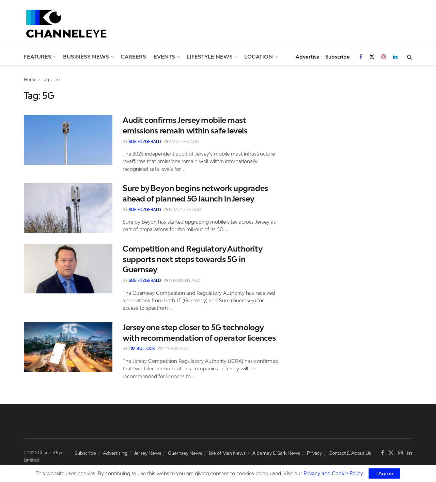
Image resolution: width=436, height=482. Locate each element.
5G (57, 79)
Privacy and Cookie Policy (333, 473)
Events (164, 56)
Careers (133, 56)
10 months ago (184, 209)
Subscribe (337, 57)
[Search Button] (409, 56)
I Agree (384, 473)
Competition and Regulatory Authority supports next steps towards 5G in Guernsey (192, 259)
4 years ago (174, 348)
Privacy (314, 453)
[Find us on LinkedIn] (395, 56)
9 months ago (183, 141)
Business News (86, 56)
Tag (45, 79)
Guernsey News (185, 453)
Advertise (308, 57)
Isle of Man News (227, 453)
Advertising (115, 453)
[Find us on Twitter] (371, 56)
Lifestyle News (210, 56)
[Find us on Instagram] (383, 56)
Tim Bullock (142, 348)
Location (258, 56)
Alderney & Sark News (276, 453)
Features (37, 56)
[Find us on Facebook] (360, 56)
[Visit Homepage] (66, 23)
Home (30, 79)
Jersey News (147, 453)
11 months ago (184, 280)
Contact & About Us (350, 453)
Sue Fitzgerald (145, 141)
